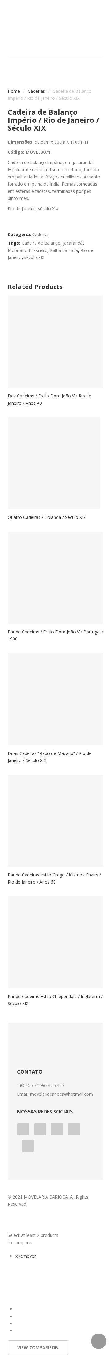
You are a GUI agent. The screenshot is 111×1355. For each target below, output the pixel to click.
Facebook (23, 1129)
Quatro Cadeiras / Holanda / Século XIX (47, 517)
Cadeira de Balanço (41, 243)
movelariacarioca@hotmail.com (61, 1094)
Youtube (57, 1129)
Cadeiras (36, 91)
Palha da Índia (64, 250)
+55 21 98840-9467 (44, 1085)
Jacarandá (73, 243)
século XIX (34, 257)
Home (14, 91)
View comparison (38, 1347)
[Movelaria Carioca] (55, 21)
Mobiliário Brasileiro (27, 250)
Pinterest (74, 1129)
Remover (25, 1256)
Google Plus (40, 1129)
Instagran (28, 1146)
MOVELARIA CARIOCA (46, 1197)
